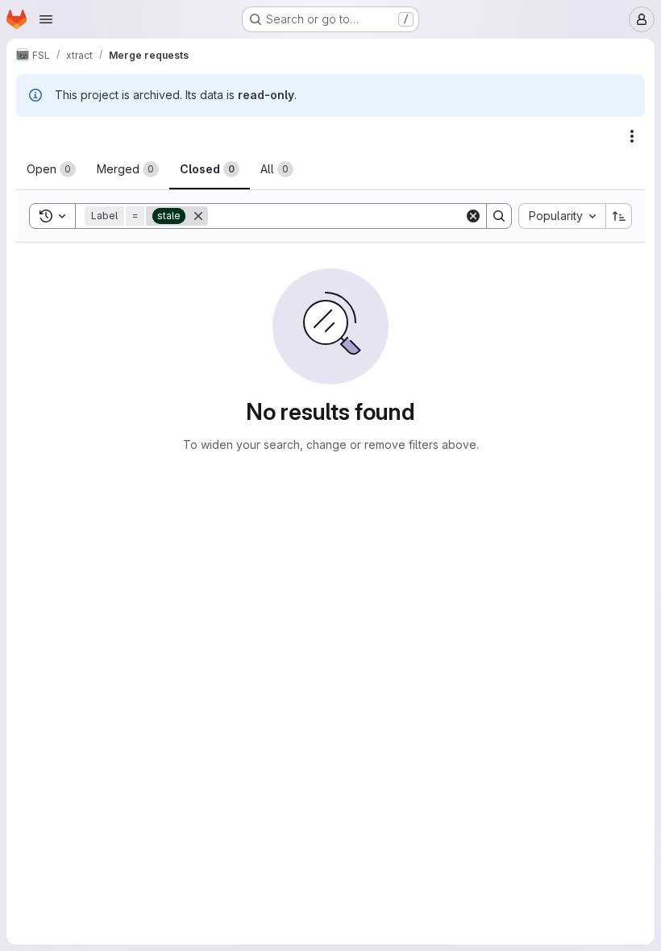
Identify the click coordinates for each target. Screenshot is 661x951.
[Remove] (198, 216)
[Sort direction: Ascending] (619, 216)
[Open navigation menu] (46, 19)
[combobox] (561, 216)
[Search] (499, 216)
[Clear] (473, 216)
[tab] (51, 169)
